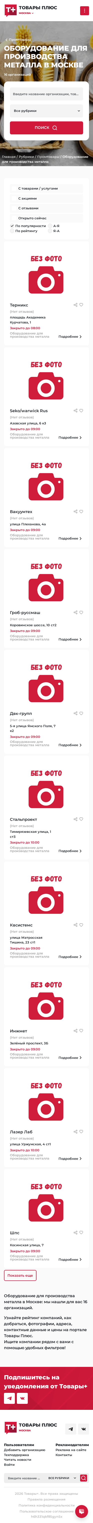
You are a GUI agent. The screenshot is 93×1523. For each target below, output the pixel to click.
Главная (9, 157)
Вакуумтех (21, 511)
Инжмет (18, 1031)
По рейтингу (26, 231)
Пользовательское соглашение (47, 1511)
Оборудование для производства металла (29, 335)
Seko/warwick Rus (29, 410)
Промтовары (48, 157)
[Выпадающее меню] (84, 10)
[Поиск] (83, 1478)
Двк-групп (21, 713)
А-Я (56, 226)
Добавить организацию (24, 1450)
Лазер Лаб (21, 1132)
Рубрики (26, 157)
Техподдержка (16, 1455)
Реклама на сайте (71, 1450)
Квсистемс (21, 925)
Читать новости (17, 1460)
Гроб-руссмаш (25, 612)
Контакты (64, 1455)
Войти (9, 1465)
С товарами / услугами (38, 188)
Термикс (19, 305)
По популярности (30, 226)
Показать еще (20, 1275)
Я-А (56, 231)
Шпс (14, 1232)
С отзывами (28, 208)
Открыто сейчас (32, 218)
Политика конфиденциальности (47, 1505)
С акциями (27, 198)
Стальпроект (23, 819)
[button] (38, 13)
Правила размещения (46, 1499)
